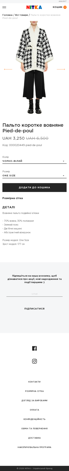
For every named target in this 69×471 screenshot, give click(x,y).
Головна (7, 15)
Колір (5, 157)
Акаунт (63, 1)
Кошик (59, 7)
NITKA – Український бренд (38, 468)
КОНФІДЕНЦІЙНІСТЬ (35, 419)
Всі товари (21, 15)
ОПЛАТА (34, 410)
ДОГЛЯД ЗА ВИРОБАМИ (34, 401)
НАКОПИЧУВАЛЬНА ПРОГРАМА (34, 447)
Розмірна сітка (12, 198)
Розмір (6, 172)
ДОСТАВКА (34, 438)
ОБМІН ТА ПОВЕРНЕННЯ (34, 429)
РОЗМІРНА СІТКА (34, 391)
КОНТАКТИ (34, 382)
